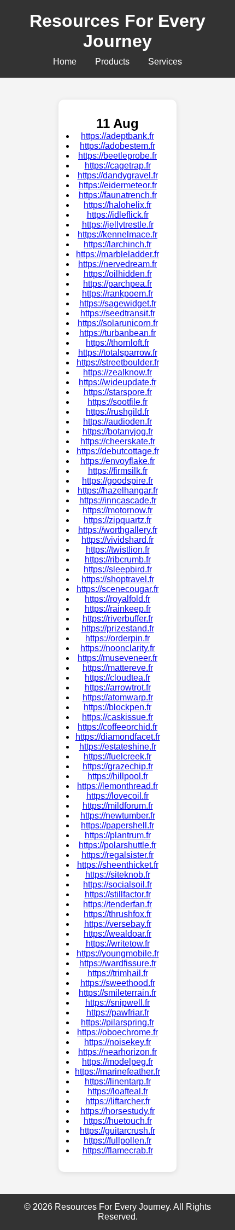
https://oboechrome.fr (117, 1032)
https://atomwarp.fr (118, 697)
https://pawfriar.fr (117, 1012)
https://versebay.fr (117, 924)
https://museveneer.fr (117, 658)
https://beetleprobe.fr (117, 155)
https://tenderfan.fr (117, 904)
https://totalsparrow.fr (117, 352)
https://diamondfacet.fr (117, 736)
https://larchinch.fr (117, 244)
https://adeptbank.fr (117, 136)
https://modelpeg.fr (117, 1061)
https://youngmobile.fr (118, 953)
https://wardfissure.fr (117, 963)
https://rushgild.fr (117, 411)
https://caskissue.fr (117, 717)
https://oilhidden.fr (118, 274)
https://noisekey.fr (117, 1042)
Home (65, 61)
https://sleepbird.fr (118, 569)
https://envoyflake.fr (117, 461)
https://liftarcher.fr (117, 1101)
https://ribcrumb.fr (118, 559)
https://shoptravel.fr (117, 579)
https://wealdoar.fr (117, 933)
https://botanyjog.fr (118, 431)
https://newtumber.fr (117, 815)
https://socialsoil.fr (117, 884)
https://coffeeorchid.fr (117, 727)
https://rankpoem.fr (117, 293)
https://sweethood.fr (117, 983)
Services (165, 61)
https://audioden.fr (117, 421)
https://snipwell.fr (117, 1002)
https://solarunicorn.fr (118, 323)
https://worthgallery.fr (117, 530)
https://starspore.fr (118, 392)
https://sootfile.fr (117, 402)
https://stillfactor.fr (118, 894)
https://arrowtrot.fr (118, 687)
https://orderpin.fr (117, 638)
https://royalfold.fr (117, 599)
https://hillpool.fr (117, 776)
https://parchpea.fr (117, 283)
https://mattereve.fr (118, 667)
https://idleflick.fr (118, 214)
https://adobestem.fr (117, 145)
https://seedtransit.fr (117, 313)
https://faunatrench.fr (118, 195)
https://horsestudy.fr (117, 1111)
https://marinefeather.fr (117, 1071)
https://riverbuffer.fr (118, 618)
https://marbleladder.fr (117, 254)
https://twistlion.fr (118, 549)
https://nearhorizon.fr (117, 1052)
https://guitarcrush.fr (117, 1130)
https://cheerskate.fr (117, 441)
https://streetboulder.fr (118, 362)
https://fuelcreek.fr (117, 756)
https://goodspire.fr (117, 480)
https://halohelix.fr (117, 205)
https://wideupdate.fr (117, 382)
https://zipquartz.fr (117, 520)
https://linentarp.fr (118, 1081)
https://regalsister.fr (117, 855)
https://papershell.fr (117, 825)
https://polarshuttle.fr (117, 845)
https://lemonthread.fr (117, 786)
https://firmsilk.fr (118, 470)
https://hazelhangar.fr (118, 490)
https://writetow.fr (118, 943)
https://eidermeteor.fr (118, 185)
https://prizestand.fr (117, 628)
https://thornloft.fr (117, 342)
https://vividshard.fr (117, 539)
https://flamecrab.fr (118, 1150)
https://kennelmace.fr (117, 234)
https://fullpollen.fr (117, 1140)
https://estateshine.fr (117, 746)
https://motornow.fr (117, 510)
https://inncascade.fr (117, 500)
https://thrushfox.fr (117, 914)
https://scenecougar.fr (117, 589)
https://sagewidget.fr (117, 303)
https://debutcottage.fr (118, 451)
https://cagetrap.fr (118, 165)
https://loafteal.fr (117, 1091)
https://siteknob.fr (117, 874)
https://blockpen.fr (117, 707)
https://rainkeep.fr (118, 608)
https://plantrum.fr (118, 835)
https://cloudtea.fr (117, 677)
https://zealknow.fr (117, 372)
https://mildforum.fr (118, 805)
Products (112, 61)
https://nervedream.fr (117, 264)
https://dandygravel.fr (118, 175)
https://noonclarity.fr (117, 648)
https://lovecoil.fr (117, 795)
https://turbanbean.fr (117, 333)
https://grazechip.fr (118, 766)
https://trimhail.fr (117, 973)
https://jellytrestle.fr (118, 224)
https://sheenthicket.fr (117, 864)
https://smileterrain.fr (117, 992)
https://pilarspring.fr (117, 1022)
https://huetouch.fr (118, 1120)
